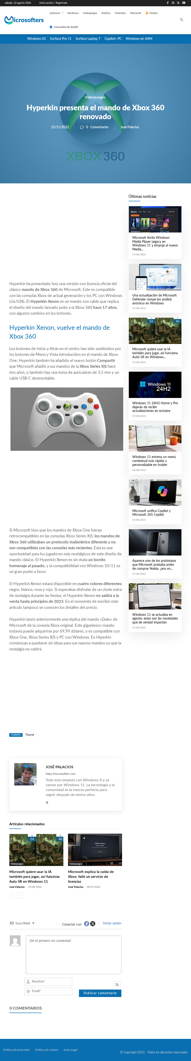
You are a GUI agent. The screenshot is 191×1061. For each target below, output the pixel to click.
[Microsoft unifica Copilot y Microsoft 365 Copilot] (155, 492)
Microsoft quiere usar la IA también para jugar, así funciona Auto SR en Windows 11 (34, 876)
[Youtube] (183, 3)
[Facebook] (168, 3)
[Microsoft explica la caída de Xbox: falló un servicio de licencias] (95, 850)
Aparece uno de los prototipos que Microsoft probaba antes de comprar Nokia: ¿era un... (154, 564)
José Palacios (129, 127)
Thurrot (29, 735)
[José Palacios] (27, 784)
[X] (178, 3)
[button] (182, 20)
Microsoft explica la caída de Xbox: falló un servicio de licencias (91, 876)
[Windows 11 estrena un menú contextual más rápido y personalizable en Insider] (155, 438)
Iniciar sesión (111, 923)
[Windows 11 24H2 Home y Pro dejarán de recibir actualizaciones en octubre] (155, 385)
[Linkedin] (92, 199)
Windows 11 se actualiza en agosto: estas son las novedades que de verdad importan (155, 618)
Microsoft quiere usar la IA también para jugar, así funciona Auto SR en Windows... (155, 353)
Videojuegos (95, 97)
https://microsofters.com (60, 773)
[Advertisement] (65, 243)
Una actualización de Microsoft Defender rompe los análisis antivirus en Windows (154, 299)
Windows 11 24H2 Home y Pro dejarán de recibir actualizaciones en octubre (155, 407)
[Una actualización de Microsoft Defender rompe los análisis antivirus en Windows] (155, 277)
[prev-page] (12, 896)
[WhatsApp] (81, 199)
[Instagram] (173, 3)
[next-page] (20, 896)
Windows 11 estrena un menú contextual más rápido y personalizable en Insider (154, 461)
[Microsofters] (20, 20)
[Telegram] (103, 199)
